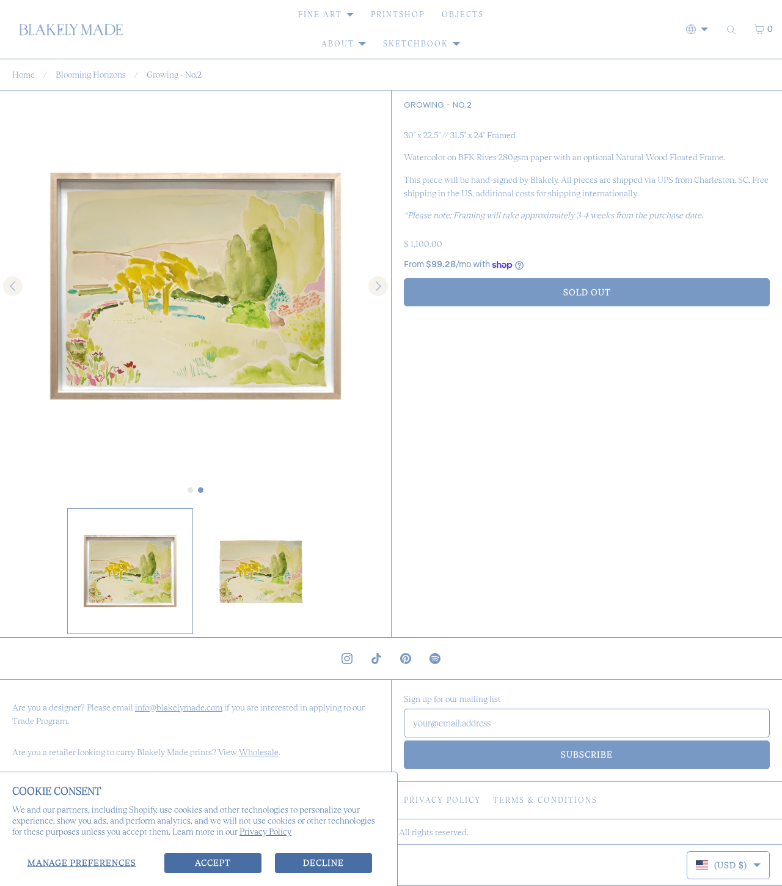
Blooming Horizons (91, 74)
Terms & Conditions (545, 800)
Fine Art (320, 14)
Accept (213, 863)
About (337, 43)
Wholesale (259, 752)
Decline (323, 863)
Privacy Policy (265, 831)
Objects (463, 14)
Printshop (398, 14)
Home (23, 74)
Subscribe (587, 754)
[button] (130, 571)
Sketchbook (415, 43)
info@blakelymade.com (178, 707)
